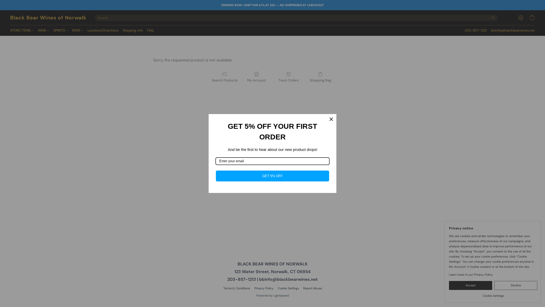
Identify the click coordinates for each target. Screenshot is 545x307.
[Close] (331, 119)
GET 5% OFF (272, 176)
